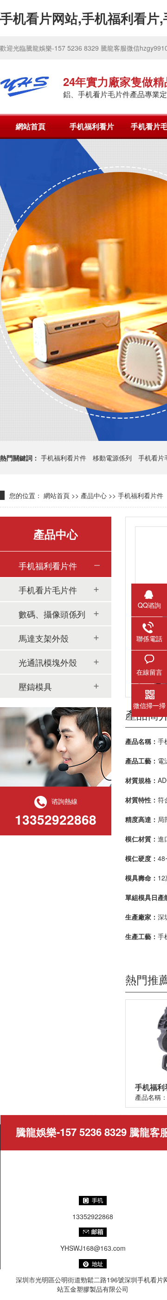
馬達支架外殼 (44, 638)
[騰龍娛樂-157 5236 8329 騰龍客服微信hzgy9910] (24, 86)
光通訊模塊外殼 (48, 662)
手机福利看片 (92, 126)
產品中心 (94, 495)
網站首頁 (30, 126)
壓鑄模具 (35, 686)
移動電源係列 (112, 457)
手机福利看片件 (63, 457)
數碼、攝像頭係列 (52, 614)
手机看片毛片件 (48, 590)
